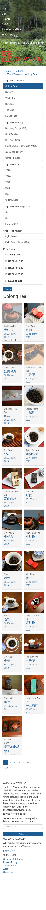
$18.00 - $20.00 (15, 274)
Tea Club (9, 110)
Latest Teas (11, 116)
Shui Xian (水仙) (13, 134)
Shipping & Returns (13, 859)
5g (6, 212)
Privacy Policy (10, 862)
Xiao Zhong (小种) (14, 152)
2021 (7, 194)
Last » (8, 767)
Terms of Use (10, 865)
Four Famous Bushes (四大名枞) (21, 146)
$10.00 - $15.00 (15, 261)
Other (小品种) (12, 158)
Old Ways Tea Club (11, 29)
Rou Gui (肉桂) (12, 140)
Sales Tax (8, 872)
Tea (4, 8)
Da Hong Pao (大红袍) (16, 128)
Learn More (9, 850)
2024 (7, 176)
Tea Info (6, 19)
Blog (4, 13)
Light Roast (11, 236)
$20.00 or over (15, 281)
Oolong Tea (11, 86)
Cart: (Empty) (11, 35)
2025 (7, 170)
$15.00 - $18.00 (15, 267)
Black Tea (10, 92)
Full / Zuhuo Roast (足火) (17, 242)
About (5, 24)
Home (5, 3)
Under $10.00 (14, 254)
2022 (7, 188)
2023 (7, 182)
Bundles (9, 104)
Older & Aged (11, 199)
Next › (30, 762)
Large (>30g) (11, 224)
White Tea (10, 98)
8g (6, 218)
